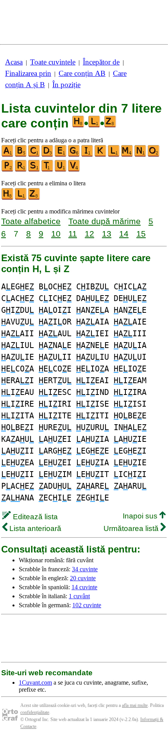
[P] (7, 170)
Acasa (14, 62)
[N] (140, 155)
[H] (7, 198)
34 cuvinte (85, 569)
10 (56, 233)
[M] (127, 155)
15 (141, 233)
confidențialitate (34, 712)
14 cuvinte (84, 587)
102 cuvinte (86, 605)
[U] (61, 170)
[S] (34, 170)
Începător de (101, 62)
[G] (74, 155)
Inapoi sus (141, 516)
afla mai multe (135, 705)
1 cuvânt (79, 596)
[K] (100, 155)
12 (89, 233)
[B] (21, 155)
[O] (154, 155)
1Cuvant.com (35, 682)
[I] (87, 155)
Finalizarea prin (28, 73)
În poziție (66, 85)
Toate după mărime (104, 221)
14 (124, 233)
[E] (61, 155)
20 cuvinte (83, 578)
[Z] (34, 198)
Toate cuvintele (52, 62)
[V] (74, 170)
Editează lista (34, 517)
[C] (34, 155)
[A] (7, 155)
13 (106, 233)
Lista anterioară (34, 528)
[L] (114, 155)
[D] (47, 155)
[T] (47, 170)
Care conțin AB (82, 73)
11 (72, 233)
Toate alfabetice (31, 221)
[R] (21, 170)
